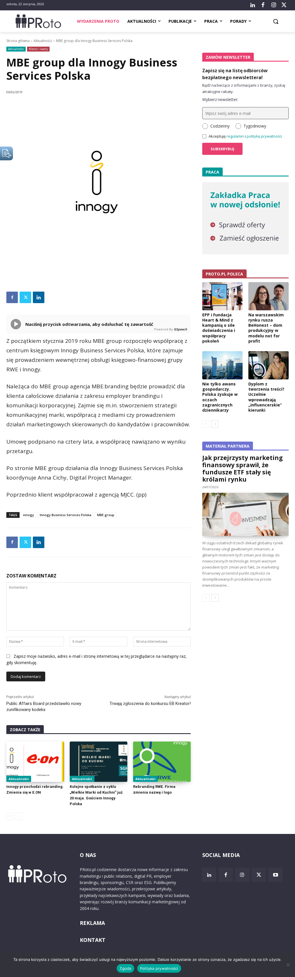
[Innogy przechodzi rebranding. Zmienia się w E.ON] (35, 762)
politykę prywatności (264, 136)
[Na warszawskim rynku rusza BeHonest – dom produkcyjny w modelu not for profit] (268, 296)
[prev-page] (10, 816)
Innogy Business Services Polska (65, 515)
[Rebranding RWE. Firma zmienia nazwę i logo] (162, 762)
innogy (28, 515)
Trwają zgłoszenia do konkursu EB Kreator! (150, 703)
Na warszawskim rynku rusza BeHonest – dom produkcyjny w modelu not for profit (266, 328)
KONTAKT (92, 939)
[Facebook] (263, 5)
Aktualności (42, 40)
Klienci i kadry (38, 49)
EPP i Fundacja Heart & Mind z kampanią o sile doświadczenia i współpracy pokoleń (218, 328)
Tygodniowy (254, 126)
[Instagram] (273, 5)
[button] (276, 21)
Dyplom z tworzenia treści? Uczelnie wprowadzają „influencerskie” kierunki (266, 397)
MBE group (105, 515)
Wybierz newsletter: (220, 99)
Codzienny (220, 126)
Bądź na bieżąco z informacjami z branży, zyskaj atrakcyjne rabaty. (243, 88)
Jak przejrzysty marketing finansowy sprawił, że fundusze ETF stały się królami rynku (242, 468)
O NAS (88, 854)
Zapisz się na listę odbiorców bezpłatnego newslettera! (235, 74)
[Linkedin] (38, 297)
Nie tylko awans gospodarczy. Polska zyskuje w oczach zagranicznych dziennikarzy (220, 397)
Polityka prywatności (159, 968)
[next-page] (215, 424)
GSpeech (180, 329)
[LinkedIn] (252, 5)
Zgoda (125, 968)
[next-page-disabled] (19, 816)
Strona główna (18, 40)
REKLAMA (92, 922)
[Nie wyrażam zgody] (288, 965)
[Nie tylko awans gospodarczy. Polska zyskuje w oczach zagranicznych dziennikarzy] (222, 365)
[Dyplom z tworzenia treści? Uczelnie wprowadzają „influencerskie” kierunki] (268, 365)
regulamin (235, 136)
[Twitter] (284, 5)
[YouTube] (275, 875)
